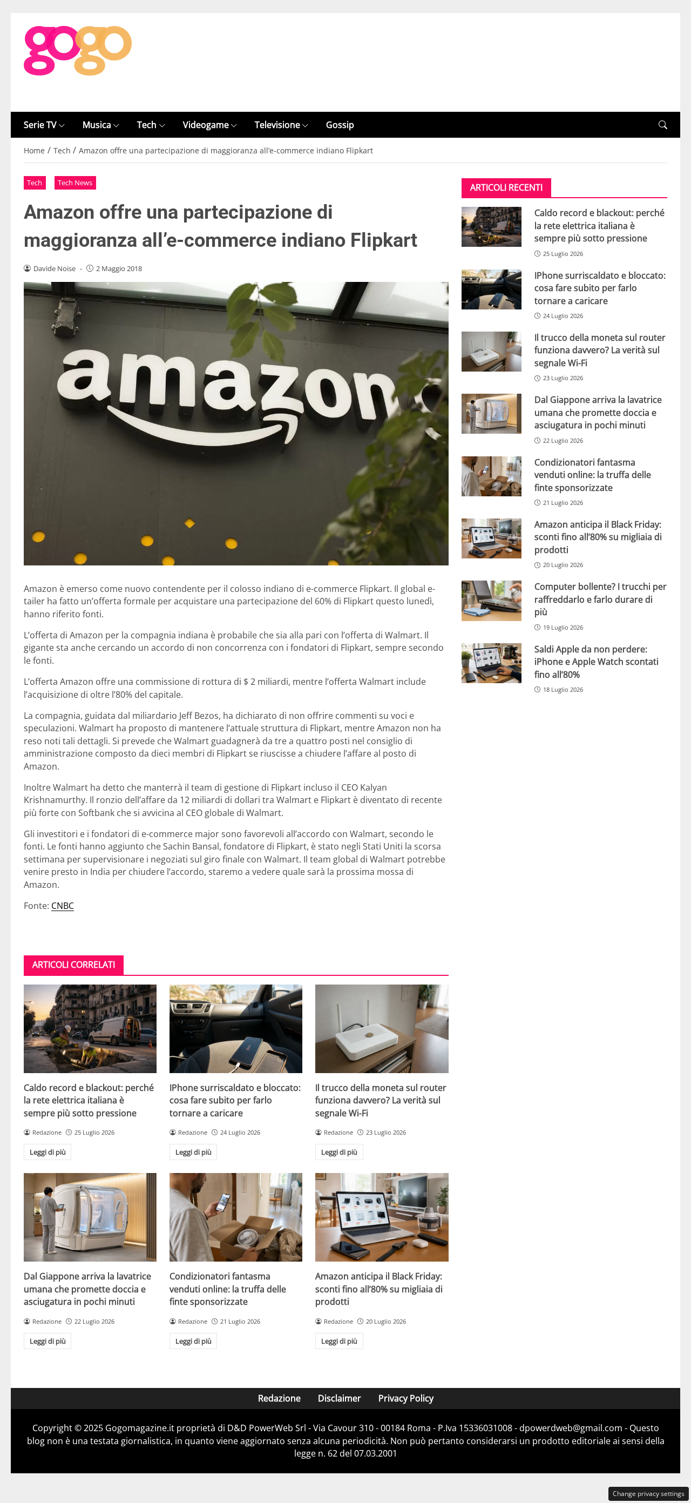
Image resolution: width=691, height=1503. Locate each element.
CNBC (62, 906)
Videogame (206, 125)
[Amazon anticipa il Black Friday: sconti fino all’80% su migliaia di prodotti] (381, 1217)
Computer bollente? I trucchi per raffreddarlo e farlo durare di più (600, 599)
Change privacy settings (649, 1493)
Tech (147, 125)
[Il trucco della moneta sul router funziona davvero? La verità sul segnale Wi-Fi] (381, 1029)
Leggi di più (48, 1152)
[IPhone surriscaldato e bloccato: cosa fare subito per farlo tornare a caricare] (236, 1029)
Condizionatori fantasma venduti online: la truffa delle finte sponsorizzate (228, 1288)
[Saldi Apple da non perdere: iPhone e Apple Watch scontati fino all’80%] (491, 663)
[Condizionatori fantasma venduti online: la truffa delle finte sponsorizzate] (236, 1217)
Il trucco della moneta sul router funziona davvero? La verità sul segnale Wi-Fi (380, 1100)
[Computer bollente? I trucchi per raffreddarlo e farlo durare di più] (491, 601)
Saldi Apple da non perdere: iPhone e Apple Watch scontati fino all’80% (596, 661)
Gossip (340, 125)
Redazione (279, 1398)
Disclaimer (339, 1398)
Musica (97, 125)
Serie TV (40, 125)
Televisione (277, 125)
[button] (663, 125)
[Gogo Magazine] (78, 62)
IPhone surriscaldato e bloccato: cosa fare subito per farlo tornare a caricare (235, 1100)
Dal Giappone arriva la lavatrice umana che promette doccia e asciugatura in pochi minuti (87, 1288)
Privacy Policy (405, 1398)
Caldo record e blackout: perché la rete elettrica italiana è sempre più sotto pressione (89, 1100)
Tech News (75, 182)
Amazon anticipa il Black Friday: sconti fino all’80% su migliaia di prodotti (379, 1288)
